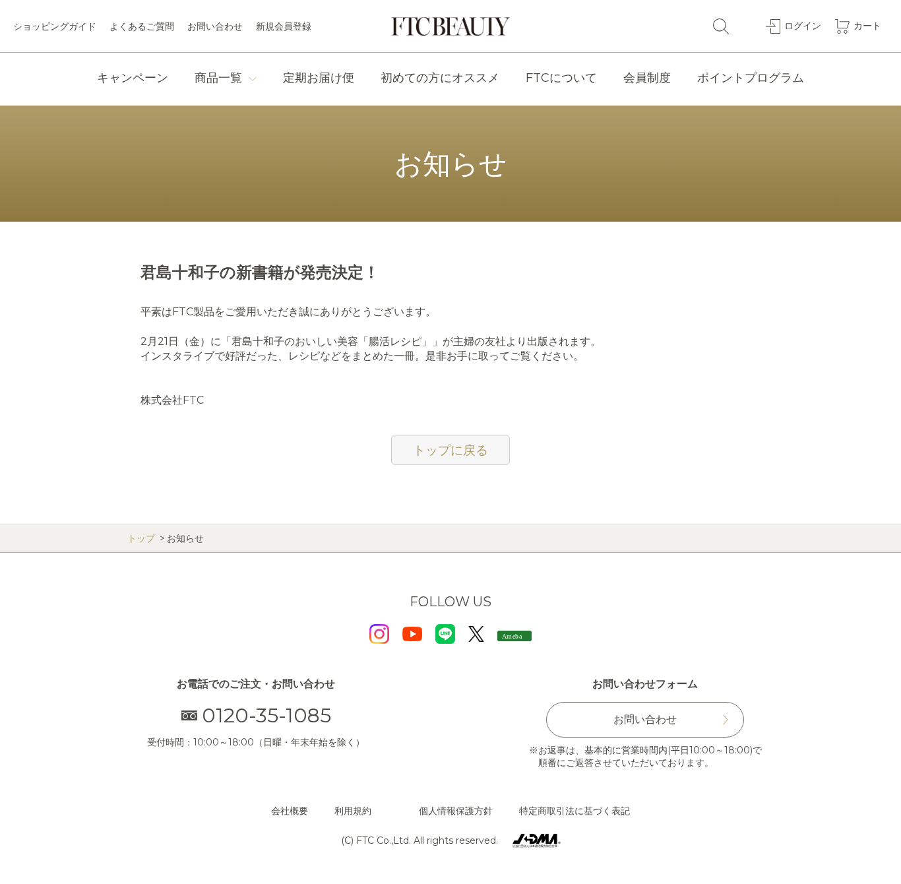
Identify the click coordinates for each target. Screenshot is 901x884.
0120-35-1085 (266, 715)
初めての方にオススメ (440, 78)
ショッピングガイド (54, 26)
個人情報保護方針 (456, 811)
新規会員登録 (283, 26)
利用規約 (352, 811)
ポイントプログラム (750, 78)
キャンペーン (132, 78)
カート (867, 26)
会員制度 (647, 78)
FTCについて (561, 78)
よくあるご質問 (141, 26)
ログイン (802, 26)
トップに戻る (450, 450)
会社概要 (289, 811)
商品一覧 (218, 78)
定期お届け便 (318, 78)
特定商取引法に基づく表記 (574, 811)
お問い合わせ (215, 26)
